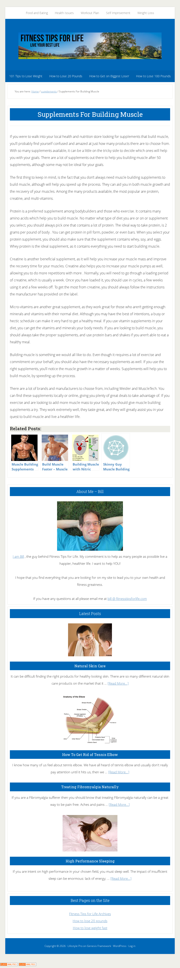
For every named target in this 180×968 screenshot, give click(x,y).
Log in (131, 946)
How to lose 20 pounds (90, 921)
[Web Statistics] (27, 964)
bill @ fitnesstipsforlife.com (127, 598)
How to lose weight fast (90, 928)
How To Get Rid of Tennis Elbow (90, 754)
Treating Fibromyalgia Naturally (90, 786)
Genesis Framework (99, 946)
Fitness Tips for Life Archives (90, 914)
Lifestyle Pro (75, 946)
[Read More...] (118, 683)
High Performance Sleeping (90, 861)
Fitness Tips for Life (90, 45)
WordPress (119, 946)
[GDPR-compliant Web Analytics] (9, 964)
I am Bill (18, 556)
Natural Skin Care (90, 666)
